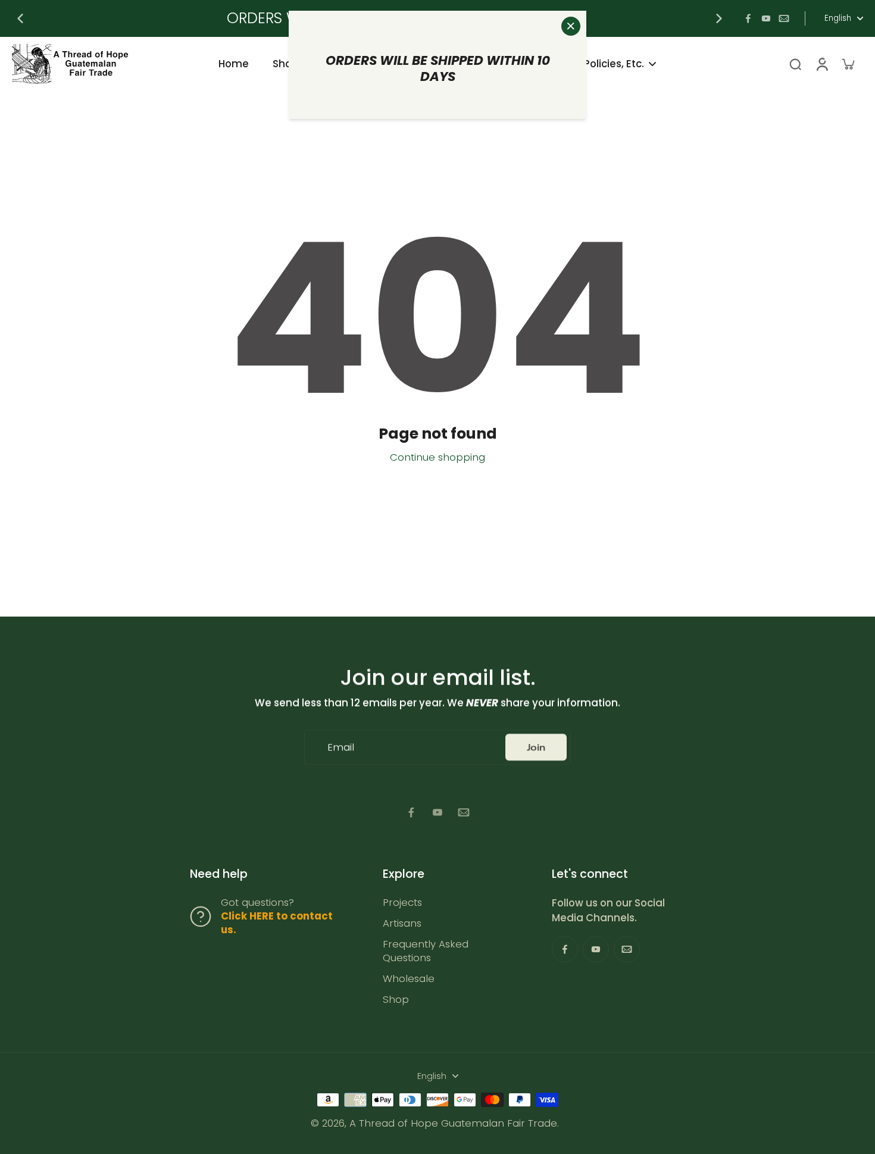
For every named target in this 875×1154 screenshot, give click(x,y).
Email (340, 747)
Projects (402, 902)
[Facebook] (748, 18)
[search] (795, 64)
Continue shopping (437, 457)
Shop (396, 999)
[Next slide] (719, 18)
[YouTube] (766, 18)
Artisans (402, 923)
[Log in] (821, 64)
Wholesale (409, 979)
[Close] (571, 26)
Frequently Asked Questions (425, 951)
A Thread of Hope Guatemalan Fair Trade (453, 1123)
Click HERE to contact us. (277, 923)
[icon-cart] (848, 64)
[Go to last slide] (20, 18)
